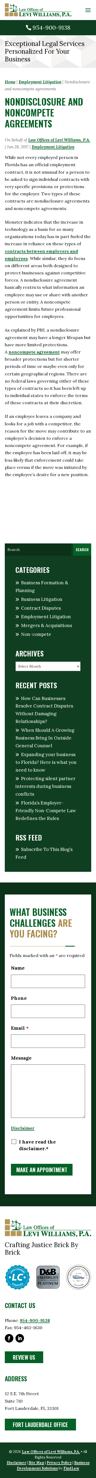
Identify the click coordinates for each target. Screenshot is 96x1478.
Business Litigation (41, 599)
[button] (88, 10)
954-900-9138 (51, 27)
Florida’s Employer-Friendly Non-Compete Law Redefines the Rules (45, 810)
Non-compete (36, 634)
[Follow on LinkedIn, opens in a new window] (19, 1338)
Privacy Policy (59, 1462)
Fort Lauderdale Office (40, 1425)
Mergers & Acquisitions (46, 625)
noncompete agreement (34, 352)
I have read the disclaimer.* (37, 1145)
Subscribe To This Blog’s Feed (44, 853)
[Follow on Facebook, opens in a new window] (9, 1338)
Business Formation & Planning (41, 586)
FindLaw (71, 1468)
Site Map (36, 1462)
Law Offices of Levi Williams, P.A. (59, 139)
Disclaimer (22, 1128)
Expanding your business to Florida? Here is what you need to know (46, 762)
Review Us (24, 1357)
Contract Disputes (41, 608)
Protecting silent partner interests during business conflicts (45, 786)
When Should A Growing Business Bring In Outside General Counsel (44, 738)
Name (18, 968)
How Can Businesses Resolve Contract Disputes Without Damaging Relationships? (44, 710)
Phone (19, 998)
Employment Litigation (53, 146)
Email (20, 1028)
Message (21, 1058)
